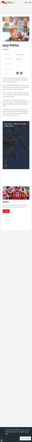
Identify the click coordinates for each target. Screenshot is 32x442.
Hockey (6, 211)
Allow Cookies (25, 438)
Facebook (17, 73)
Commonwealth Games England (7, 2)
